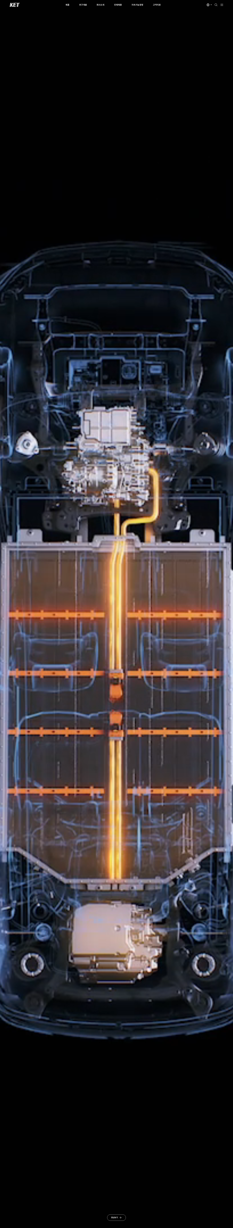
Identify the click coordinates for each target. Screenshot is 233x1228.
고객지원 (157, 5)
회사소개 (100, 5)
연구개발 (83, 5)
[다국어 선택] (209, 4)
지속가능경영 (137, 5)
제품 (67, 5)
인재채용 (118, 5)
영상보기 (114, 1217)
